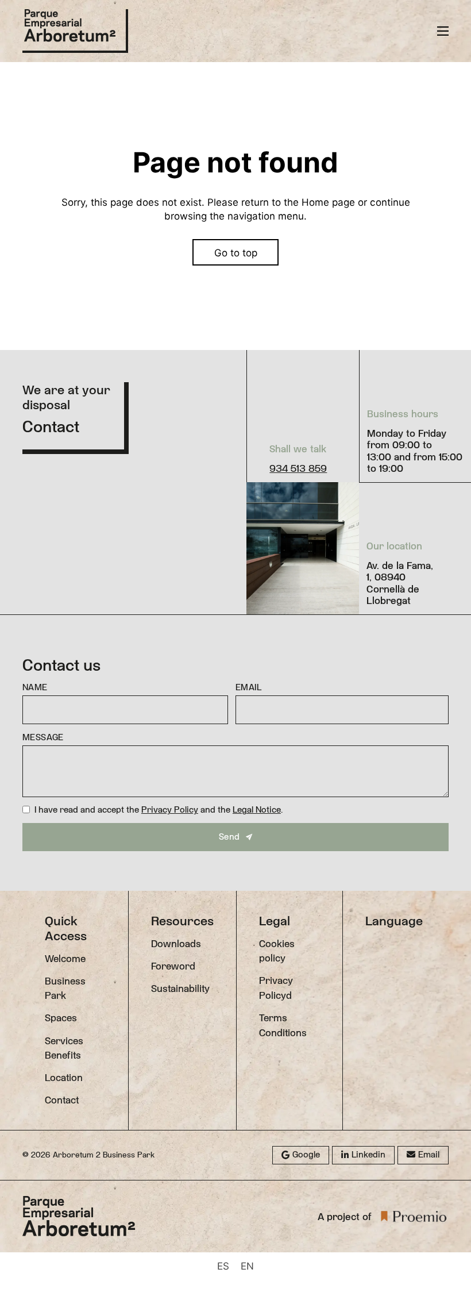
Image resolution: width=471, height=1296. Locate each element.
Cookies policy (277, 951)
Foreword (173, 966)
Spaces (61, 1017)
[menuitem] (223, 1265)
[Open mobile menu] (443, 31)
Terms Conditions (283, 1025)
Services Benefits (64, 1048)
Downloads (176, 943)
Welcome (65, 958)
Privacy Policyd (276, 987)
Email (248, 687)
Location (64, 1077)
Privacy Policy (169, 809)
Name (35, 687)
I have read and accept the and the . (158, 810)
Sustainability (180, 988)
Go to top (235, 253)
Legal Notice (257, 809)
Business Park (65, 988)
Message (43, 737)
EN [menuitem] (247, 1266)
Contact (62, 1100)
